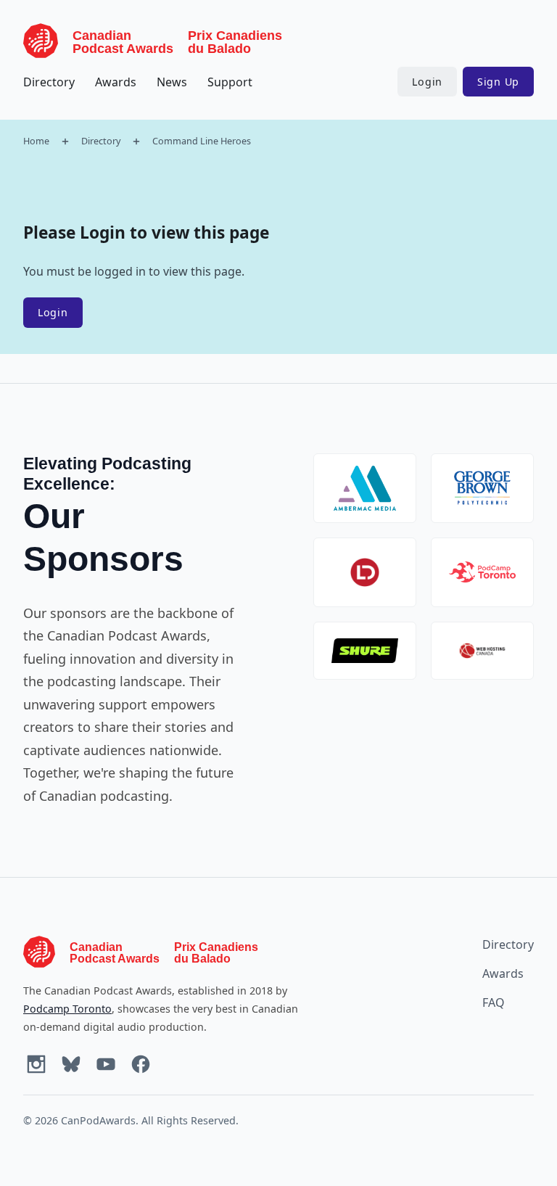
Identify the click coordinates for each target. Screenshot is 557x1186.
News (172, 82)
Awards (115, 82)
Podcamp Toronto (67, 1009)
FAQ (493, 1002)
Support (229, 82)
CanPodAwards (98, 1120)
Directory (49, 82)
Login (427, 81)
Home (36, 140)
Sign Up (498, 81)
